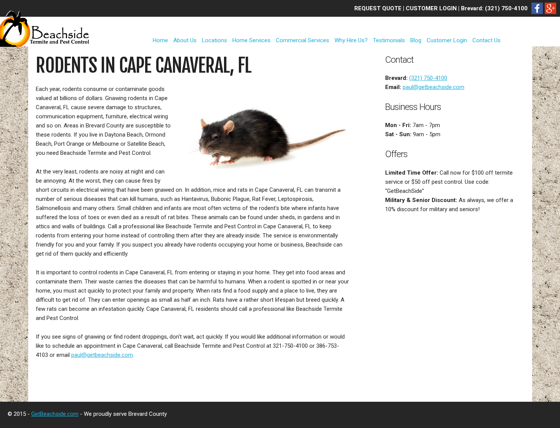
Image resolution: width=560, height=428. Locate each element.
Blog (415, 40)
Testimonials (389, 40)
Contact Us (486, 40)
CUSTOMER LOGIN (431, 8)
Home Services (251, 40)
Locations (214, 40)
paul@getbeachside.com (102, 355)
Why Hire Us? (351, 40)
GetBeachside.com (54, 413)
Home (160, 40)
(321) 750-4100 (506, 8)
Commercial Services (302, 40)
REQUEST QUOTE (378, 8)
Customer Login (447, 40)
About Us (185, 40)
